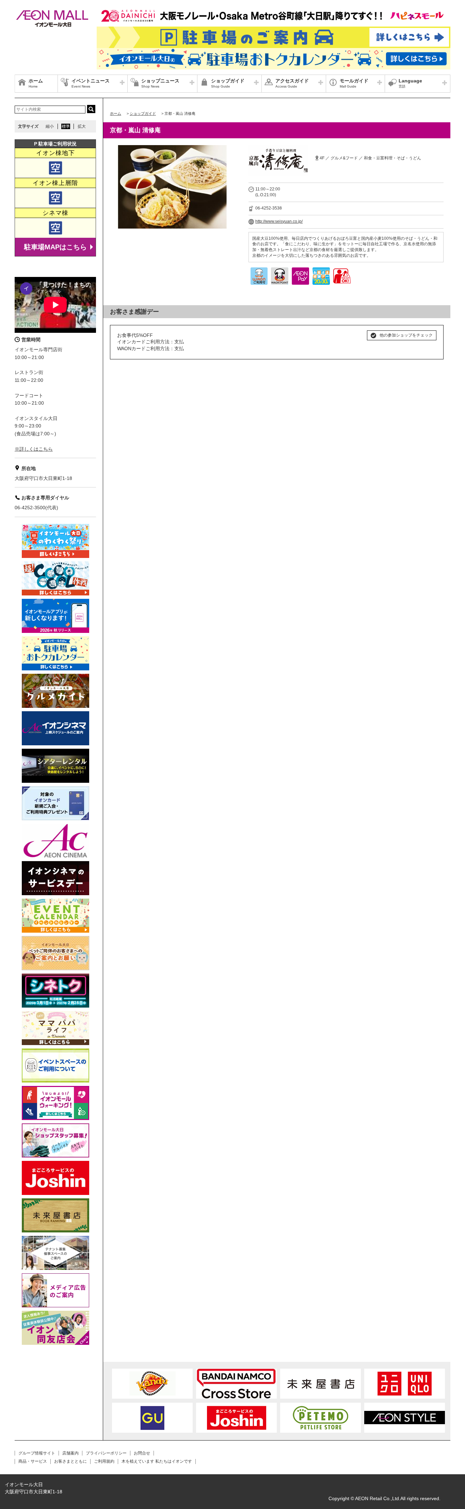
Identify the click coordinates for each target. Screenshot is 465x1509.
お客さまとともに (70, 1461)
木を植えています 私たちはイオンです (157, 1461)
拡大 (82, 126)
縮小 (50, 126)
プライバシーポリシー (106, 1453)
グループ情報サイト (36, 1453)
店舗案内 (70, 1453)
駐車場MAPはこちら (55, 247)
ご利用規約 (104, 1461)
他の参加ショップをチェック (406, 335)
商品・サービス (32, 1461)
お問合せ (142, 1453)
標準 (66, 126)
